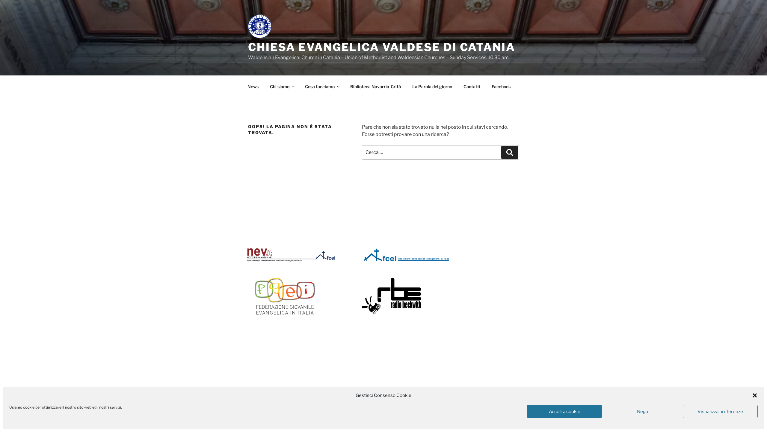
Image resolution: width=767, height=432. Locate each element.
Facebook (501, 86)
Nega (642, 411)
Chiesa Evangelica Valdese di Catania (381, 47)
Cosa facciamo (320, 86)
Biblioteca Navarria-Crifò (375, 86)
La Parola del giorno (432, 86)
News (253, 86)
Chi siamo (279, 86)
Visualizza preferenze (720, 411)
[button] (755, 395)
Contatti (471, 86)
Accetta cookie (564, 411)
